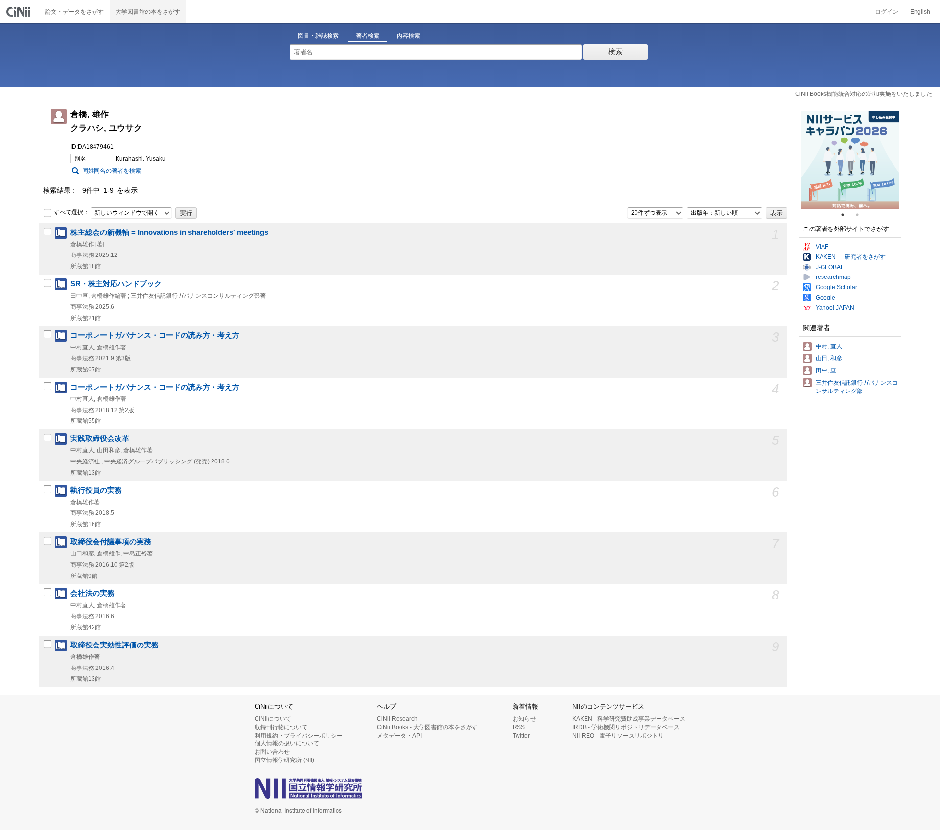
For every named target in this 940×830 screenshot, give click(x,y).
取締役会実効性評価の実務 (114, 645)
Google (825, 297)
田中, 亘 (826, 370)
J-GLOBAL (830, 267)
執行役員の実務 (96, 490)
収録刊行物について (281, 727)
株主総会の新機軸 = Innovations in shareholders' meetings (169, 232)
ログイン (886, 11)
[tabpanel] (850, 160)
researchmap (833, 277)
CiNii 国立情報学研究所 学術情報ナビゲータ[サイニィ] (19, 11)
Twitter (521, 735)
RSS (519, 727)
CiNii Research (397, 718)
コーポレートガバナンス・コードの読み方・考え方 (154, 335)
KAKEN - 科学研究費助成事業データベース (628, 718)
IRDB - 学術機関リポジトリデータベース (626, 727)
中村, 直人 (829, 346)
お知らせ (524, 718)
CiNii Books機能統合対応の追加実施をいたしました (863, 94)
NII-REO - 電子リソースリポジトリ (618, 735)
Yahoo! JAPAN (835, 307)
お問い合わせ (272, 751)
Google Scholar (836, 287)
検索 (615, 51)
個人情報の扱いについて (287, 743)
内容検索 (408, 35)
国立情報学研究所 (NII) (284, 760)
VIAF (822, 246)
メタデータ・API (399, 735)
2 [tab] (861, 215)
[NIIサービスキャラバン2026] (850, 160)
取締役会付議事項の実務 (110, 542)
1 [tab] (846, 215)
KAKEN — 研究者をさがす (851, 257)
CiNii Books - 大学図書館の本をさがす (427, 727)
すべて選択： (71, 212)
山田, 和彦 (829, 358)
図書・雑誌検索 (318, 35)
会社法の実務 (92, 593)
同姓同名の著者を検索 (111, 170)
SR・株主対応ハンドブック (116, 284)
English (920, 11)
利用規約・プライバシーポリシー (299, 735)
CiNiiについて (273, 718)
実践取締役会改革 (99, 438)
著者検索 (367, 35)
